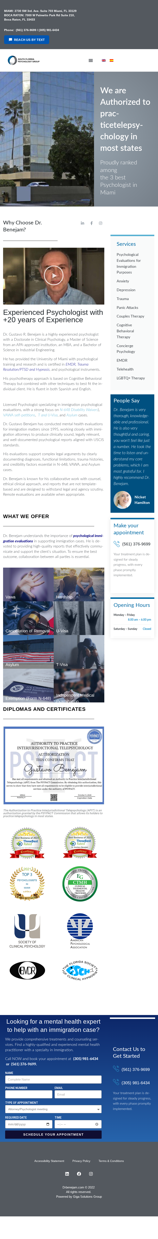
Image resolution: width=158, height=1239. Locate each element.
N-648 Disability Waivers (79, 410)
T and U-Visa (48, 415)
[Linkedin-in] (82, 223)
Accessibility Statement (49, 1161)
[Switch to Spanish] (111, 60)
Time (58, 1117)
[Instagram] (100, 223)
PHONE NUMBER (16, 1088)
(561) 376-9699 (26, 30)
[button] (90, 60)
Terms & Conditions (111, 1161)
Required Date (16, 1117)
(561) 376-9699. (24, 1064)
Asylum (71, 415)
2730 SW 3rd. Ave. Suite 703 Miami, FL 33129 (45, 11)
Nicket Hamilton (142, 500)
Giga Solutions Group (87, 1196)
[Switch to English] (104, 60)
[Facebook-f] (91, 223)
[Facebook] (79, 1174)
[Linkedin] (67, 1174)
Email (59, 1088)
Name (9, 1073)
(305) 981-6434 (49, 30)
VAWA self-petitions (19, 415)
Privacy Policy (81, 1161)
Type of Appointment (21, 1102)
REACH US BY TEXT (29, 40)
